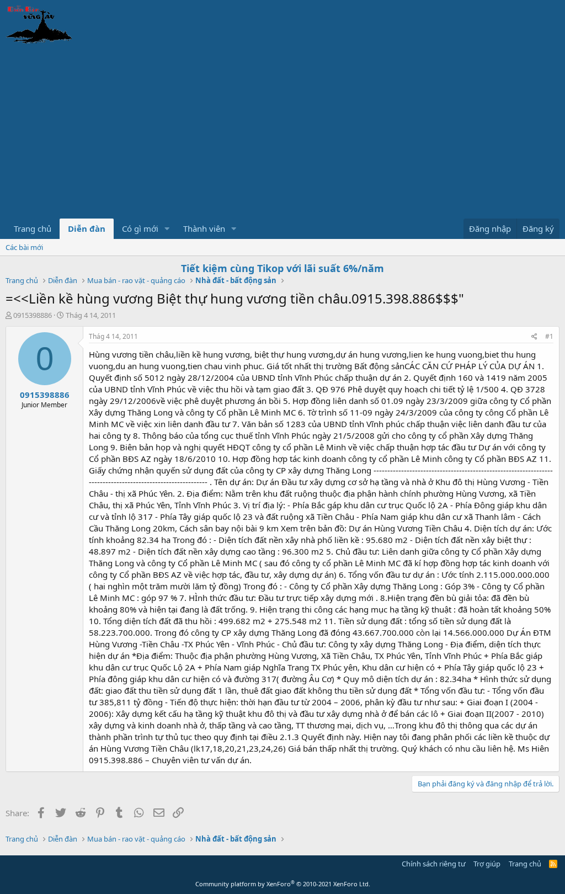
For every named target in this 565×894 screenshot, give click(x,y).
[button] (167, 229)
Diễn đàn (86, 228)
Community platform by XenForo (282, 884)
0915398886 (32, 315)
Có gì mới (140, 228)
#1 (549, 336)
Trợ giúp (486, 864)
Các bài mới (24, 247)
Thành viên (204, 228)
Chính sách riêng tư (434, 864)
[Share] (534, 337)
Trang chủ (32, 228)
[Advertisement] (282, 135)
